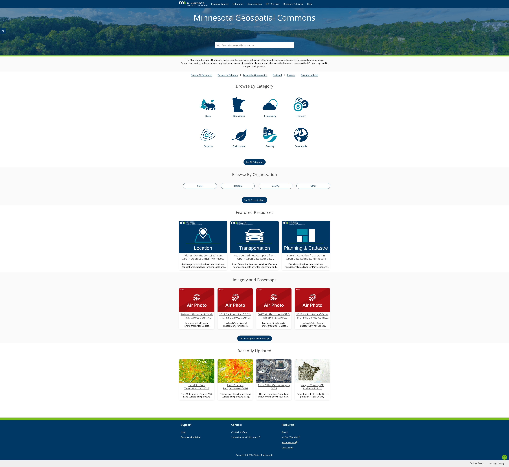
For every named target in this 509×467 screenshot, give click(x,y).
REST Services (272, 4)
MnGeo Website (290, 437)
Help (309, 4)
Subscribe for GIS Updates (244, 437)
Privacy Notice (289, 442)
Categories (238, 4)
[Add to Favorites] (3, 31)
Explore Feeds (477, 463)
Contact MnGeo (239, 432)
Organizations (254, 4)
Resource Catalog (220, 4)
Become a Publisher (293, 4)
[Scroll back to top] (504, 457)
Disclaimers (287, 447)
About (285, 432)
